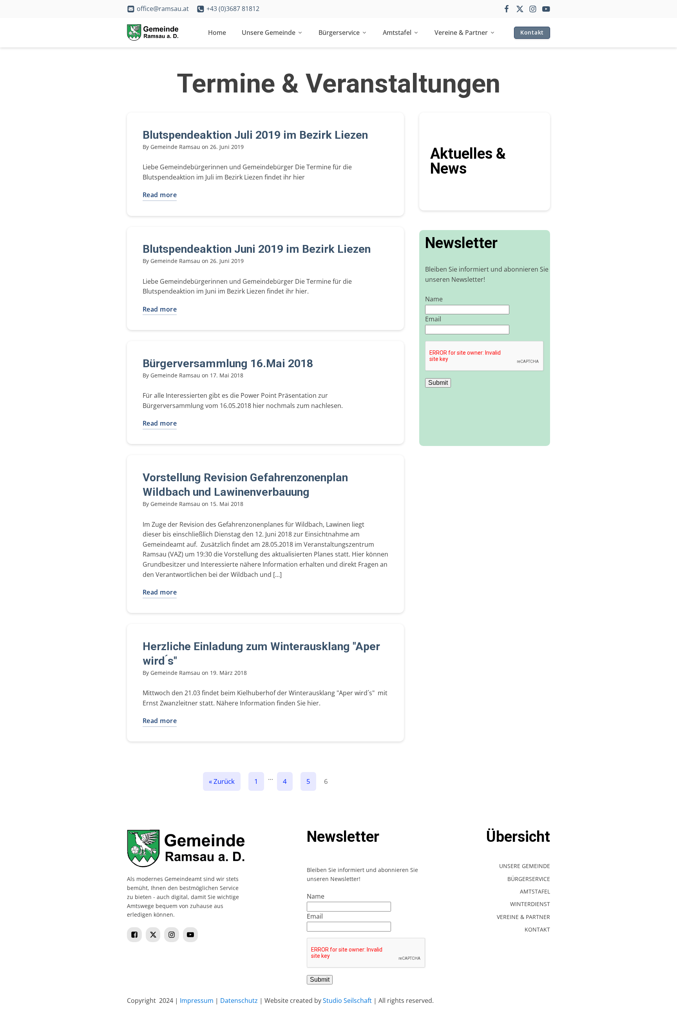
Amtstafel (397, 32)
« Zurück (222, 781)
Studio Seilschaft (347, 1000)
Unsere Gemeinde (268, 32)
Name (434, 299)
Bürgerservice (339, 32)
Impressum (197, 1000)
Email (433, 319)
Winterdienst (530, 904)
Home (217, 32)
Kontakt (532, 32)
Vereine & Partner (461, 32)
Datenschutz (239, 1000)
